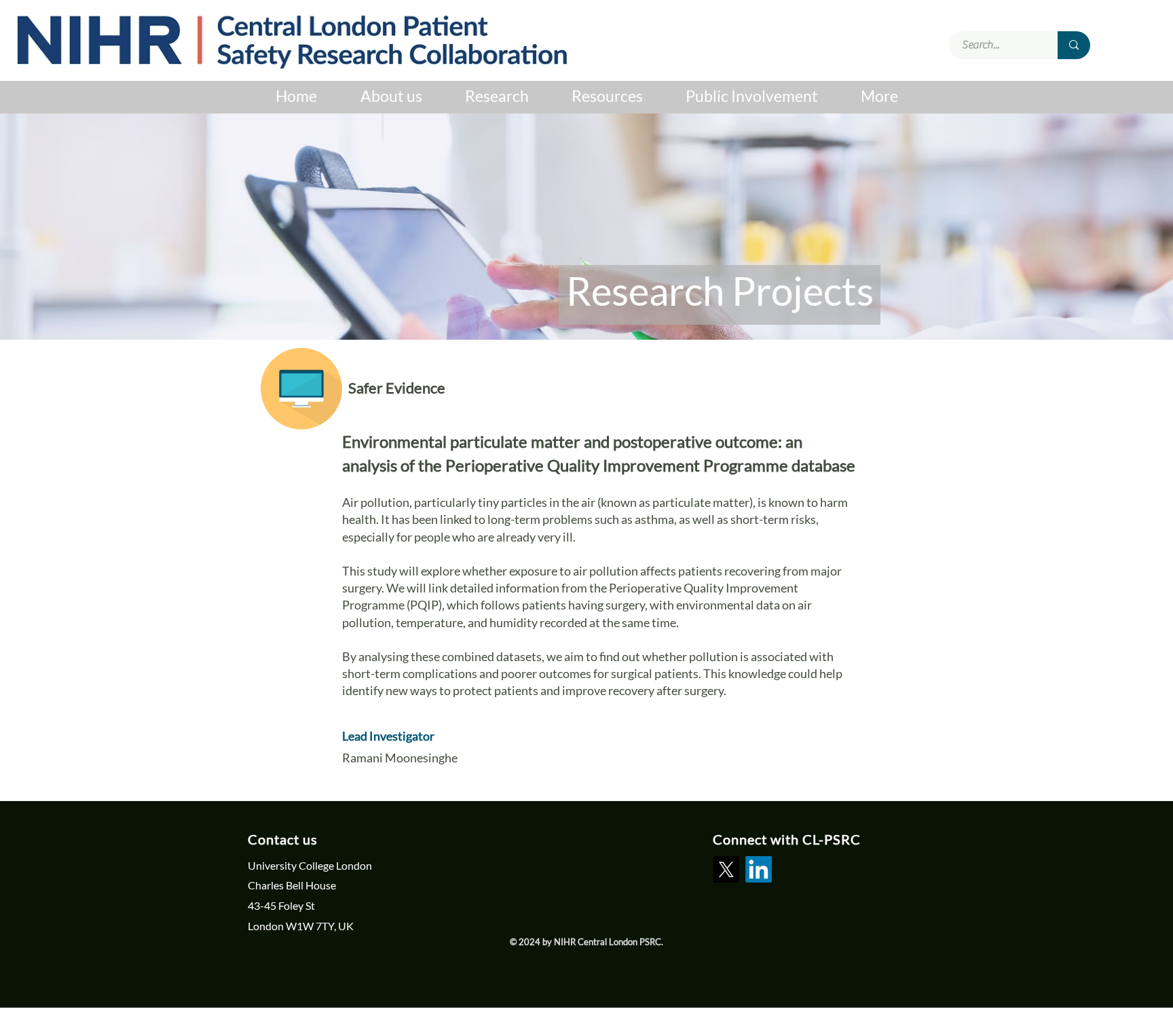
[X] (726, 869)
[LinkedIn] (758, 869)
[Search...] (1074, 45)
